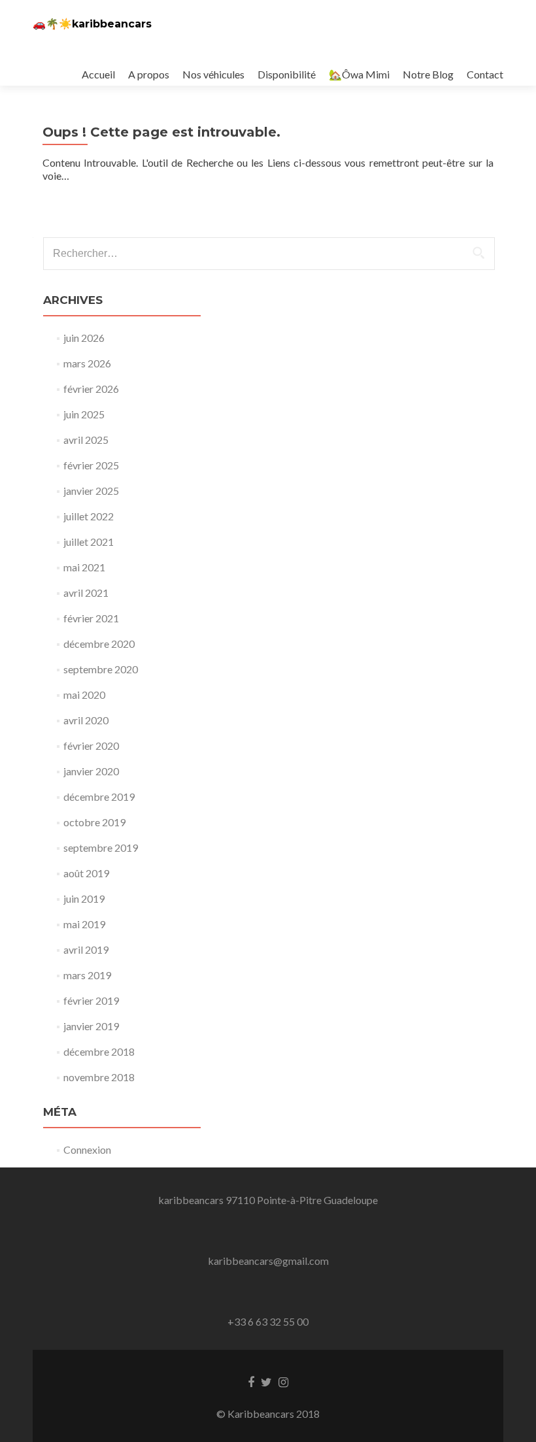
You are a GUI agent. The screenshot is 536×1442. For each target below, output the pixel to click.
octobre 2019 (94, 822)
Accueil (98, 74)
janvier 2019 (91, 1026)
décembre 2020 (99, 643)
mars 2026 (87, 363)
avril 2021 (86, 592)
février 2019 (91, 1000)
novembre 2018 (99, 1077)
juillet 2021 (88, 541)
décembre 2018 (99, 1051)
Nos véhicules (213, 74)
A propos (148, 74)
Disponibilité (287, 74)
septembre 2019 (100, 847)
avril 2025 (86, 439)
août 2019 (86, 873)
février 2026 (91, 388)
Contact (485, 74)
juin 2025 (84, 414)
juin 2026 (84, 337)
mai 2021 (84, 567)
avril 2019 (86, 949)
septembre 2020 (100, 669)
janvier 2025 (91, 490)
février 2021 (91, 618)
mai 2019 (84, 924)
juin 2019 (84, 898)
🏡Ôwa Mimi (359, 74)
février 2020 (91, 745)
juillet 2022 (88, 516)
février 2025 (91, 465)
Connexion (87, 1149)
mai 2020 (84, 694)
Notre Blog (428, 74)
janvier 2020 (91, 771)
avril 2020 (86, 720)
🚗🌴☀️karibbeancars (92, 24)
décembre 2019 (99, 796)
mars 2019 (87, 975)
